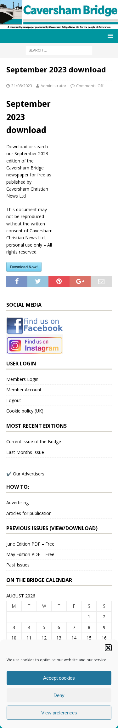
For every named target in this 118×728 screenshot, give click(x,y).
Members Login (22, 379)
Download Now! (24, 267)
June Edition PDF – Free (30, 544)
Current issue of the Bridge (33, 441)
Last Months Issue (25, 452)
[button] (108, 648)
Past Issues (18, 565)
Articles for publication (29, 513)
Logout (13, 400)
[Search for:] (59, 50)
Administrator (53, 86)
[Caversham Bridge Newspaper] (59, 25)
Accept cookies (59, 678)
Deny (59, 695)
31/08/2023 (21, 86)
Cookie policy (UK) (24, 411)
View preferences (59, 712)
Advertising (17, 502)
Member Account (24, 390)
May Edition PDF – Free (30, 554)
